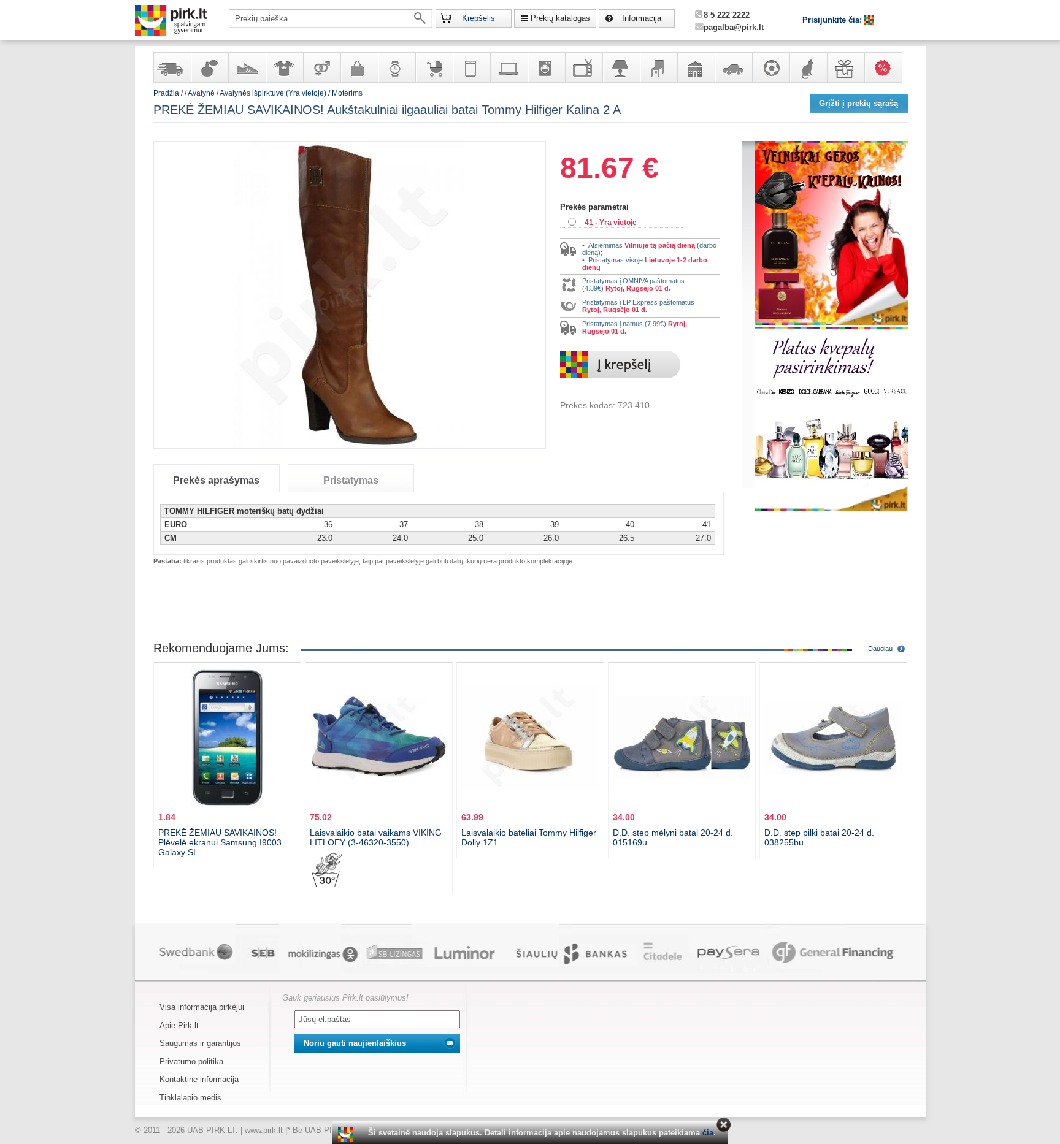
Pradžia (166, 93)
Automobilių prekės (733, 67)
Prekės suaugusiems (321, 67)
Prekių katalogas (560, 18)
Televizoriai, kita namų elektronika (583, 67)
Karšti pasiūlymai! (887, 67)
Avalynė (246, 67)
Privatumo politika (191, 1061)
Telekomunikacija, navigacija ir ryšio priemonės (471, 67)
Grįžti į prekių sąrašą (858, 103)
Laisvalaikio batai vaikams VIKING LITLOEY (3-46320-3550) (376, 837)
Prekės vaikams (433, 67)
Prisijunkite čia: (833, 20)
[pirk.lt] (347, 1134)
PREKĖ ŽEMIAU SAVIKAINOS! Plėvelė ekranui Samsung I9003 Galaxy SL (220, 842)
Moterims (347, 93)
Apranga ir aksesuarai (284, 67)
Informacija (641, 18)
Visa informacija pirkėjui (201, 1007)
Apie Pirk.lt (179, 1025)
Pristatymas (350, 480)
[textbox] (330, 18)
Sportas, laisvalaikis (770, 67)
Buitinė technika (546, 67)
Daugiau (880, 648)
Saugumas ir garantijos (200, 1043)
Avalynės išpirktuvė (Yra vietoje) (273, 93)
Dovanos (845, 67)
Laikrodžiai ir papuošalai (396, 67)
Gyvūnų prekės (808, 67)
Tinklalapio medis (190, 1097)
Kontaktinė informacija (199, 1079)
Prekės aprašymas (216, 480)
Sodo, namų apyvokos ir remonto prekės (695, 67)
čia (707, 1132)
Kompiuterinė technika (508, 67)
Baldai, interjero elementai (658, 67)
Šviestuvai (621, 67)
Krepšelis (478, 18)
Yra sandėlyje (172, 67)
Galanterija (359, 67)
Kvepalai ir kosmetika (209, 67)
